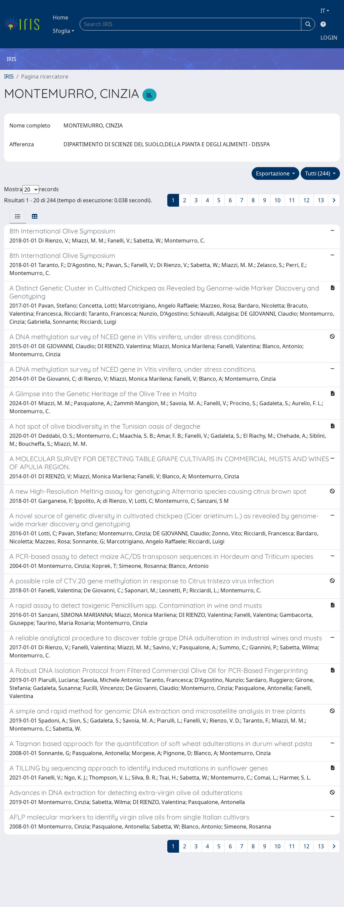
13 (321, 200)
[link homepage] (24, 24)
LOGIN (328, 37)
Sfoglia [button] (61, 31)
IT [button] (322, 10)
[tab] (17, 216)
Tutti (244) (318, 173)
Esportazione (273, 173)
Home (60, 17)
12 (306, 200)
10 (277, 200)
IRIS (9, 76)
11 (292, 200)
